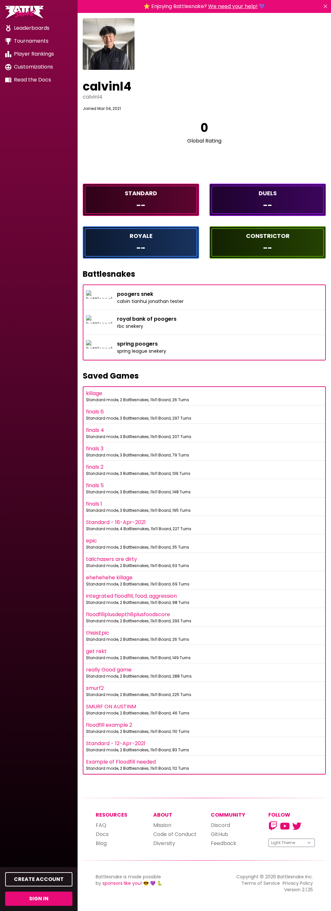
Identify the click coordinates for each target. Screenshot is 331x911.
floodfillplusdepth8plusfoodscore (128, 614)
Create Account (39, 879)
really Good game (109, 669)
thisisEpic (97, 633)
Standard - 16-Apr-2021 (116, 522)
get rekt (96, 651)
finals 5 (95, 485)
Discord (220, 825)
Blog (101, 843)
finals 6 (95, 411)
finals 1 (94, 504)
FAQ (101, 825)
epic (91, 540)
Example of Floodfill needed (121, 762)
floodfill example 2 (109, 725)
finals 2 (94, 467)
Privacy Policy (298, 883)
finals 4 (95, 430)
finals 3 (94, 448)
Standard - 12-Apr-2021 (115, 743)
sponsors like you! (122, 883)
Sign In (38, 898)
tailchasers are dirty (111, 559)
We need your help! (233, 6)
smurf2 (95, 688)
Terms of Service (260, 883)
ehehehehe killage (109, 577)
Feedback (223, 843)
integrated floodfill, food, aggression (131, 596)
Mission (162, 825)
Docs (102, 834)
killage (94, 393)
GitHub (219, 834)
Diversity (164, 843)
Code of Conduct (175, 834)
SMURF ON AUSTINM (111, 706)
